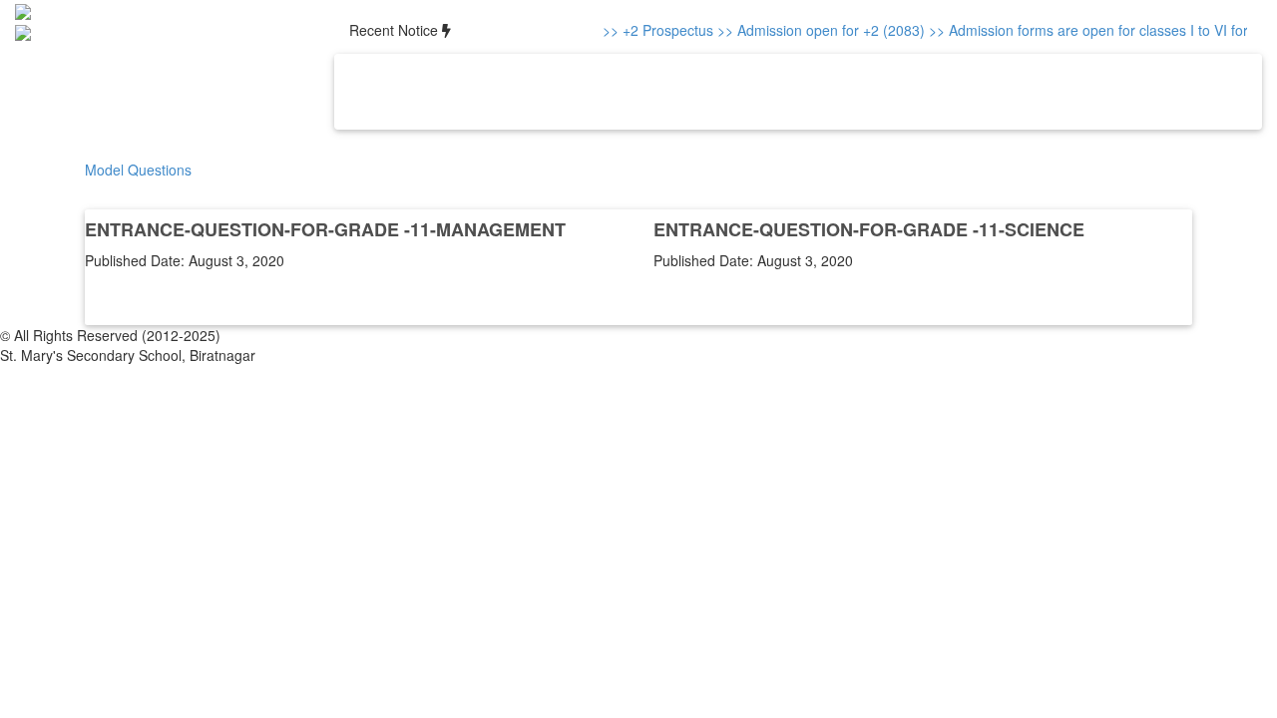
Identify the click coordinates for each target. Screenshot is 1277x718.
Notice (748, 92)
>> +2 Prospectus (653, 30)
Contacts (806, 92)
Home (384, 92)
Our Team (527, 92)
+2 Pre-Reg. (882, 92)
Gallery (695, 92)
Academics (617, 92)
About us (443, 92)
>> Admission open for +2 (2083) (816, 30)
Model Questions (138, 170)
